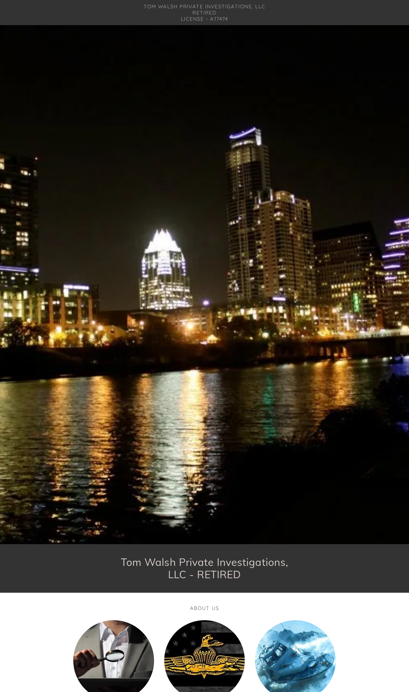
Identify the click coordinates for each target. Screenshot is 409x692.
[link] (204, 19)
